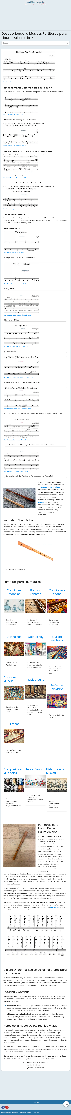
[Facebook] (3, 1107)
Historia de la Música (55, 771)
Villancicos (14, 637)
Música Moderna (57, 638)
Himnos (14, 724)
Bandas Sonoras (35, 592)
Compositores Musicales (13, 771)
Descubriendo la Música (50, 487)
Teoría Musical (35, 769)
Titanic (41, 502)
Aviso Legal (35, 1113)
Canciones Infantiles (14, 592)
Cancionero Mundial (11, 679)
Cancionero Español (57, 592)
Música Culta (35, 680)
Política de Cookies (25, 1113)
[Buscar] (66, 42)
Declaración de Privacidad (9, 1113)
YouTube (54, 907)
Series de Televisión (56, 687)
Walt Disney (35, 637)
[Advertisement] (35, 18)
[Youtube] (7, 1107)
